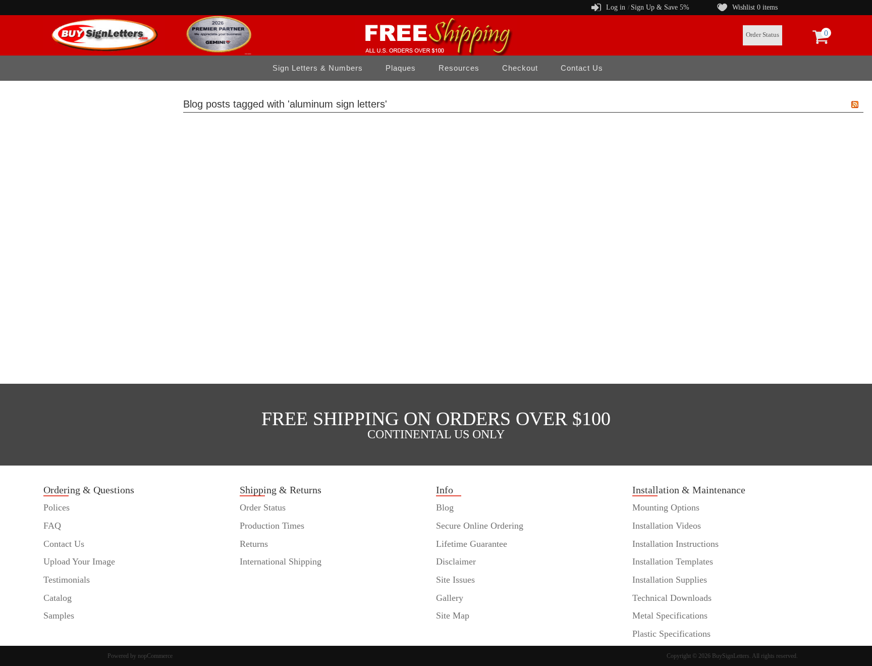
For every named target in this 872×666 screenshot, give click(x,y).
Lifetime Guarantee (471, 544)
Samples (58, 615)
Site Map (452, 615)
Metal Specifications (669, 615)
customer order (70, 634)
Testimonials (66, 580)
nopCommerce (155, 655)
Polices (56, 507)
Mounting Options (665, 507)
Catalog (57, 598)
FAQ (52, 526)
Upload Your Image (79, 561)
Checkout (520, 68)
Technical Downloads (672, 598)
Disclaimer (456, 561)
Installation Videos (666, 526)
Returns (254, 544)
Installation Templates (672, 561)
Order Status (762, 34)
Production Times (272, 526)
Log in (615, 7)
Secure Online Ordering (479, 526)
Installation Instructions (675, 544)
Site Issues (455, 580)
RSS (854, 104)
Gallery (449, 598)
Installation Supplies (669, 580)
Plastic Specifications (671, 634)
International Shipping (280, 561)
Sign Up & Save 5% (660, 7)
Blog (445, 507)
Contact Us (582, 68)
